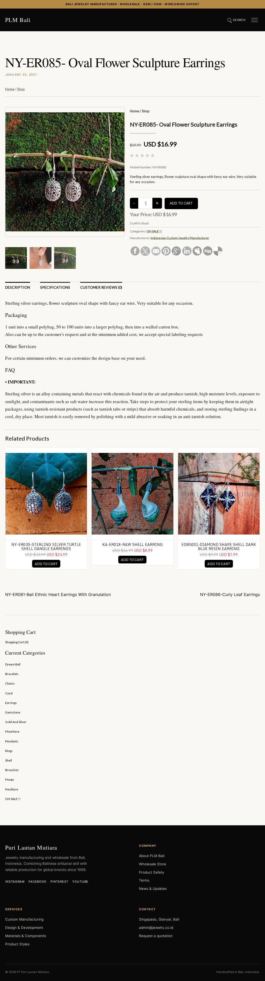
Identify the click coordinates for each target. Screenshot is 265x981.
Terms (144, 880)
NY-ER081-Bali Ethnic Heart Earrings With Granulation (58, 594)
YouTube (80, 881)
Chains (10, 683)
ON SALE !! (154, 231)
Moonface (12, 731)
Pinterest (59, 881)
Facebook (37, 881)
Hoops (9, 779)
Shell (8, 760)
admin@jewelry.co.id (156, 927)
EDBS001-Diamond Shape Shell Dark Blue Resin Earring (218, 546)
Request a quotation (156, 936)
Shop (21, 89)
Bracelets (12, 674)
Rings (9, 751)
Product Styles (17, 944)
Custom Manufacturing (24, 919)
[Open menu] (254, 20)
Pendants (11, 741)
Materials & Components (25, 936)
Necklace (11, 789)
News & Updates (153, 888)
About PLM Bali (151, 856)
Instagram (15, 881)
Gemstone (12, 712)
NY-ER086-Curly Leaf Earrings (230, 594)
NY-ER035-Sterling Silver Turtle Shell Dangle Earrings (46, 546)
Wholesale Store (152, 864)
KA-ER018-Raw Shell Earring (132, 544)
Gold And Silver (15, 722)
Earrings (11, 703)
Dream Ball (12, 664)
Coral (9, 693)
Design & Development (24, 927)
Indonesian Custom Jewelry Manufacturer (180, 238)
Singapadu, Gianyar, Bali (159, 919)
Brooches (12, 770)
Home (9, 89)
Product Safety (151, 872)
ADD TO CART (46, 564)
